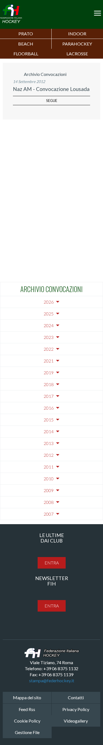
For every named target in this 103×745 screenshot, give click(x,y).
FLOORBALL (25, 53)
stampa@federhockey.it (51, 680)
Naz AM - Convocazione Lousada (51, 89)
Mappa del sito (27, 697)
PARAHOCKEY (77, 43)
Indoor (77, 33)
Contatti (76, 697)
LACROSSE (77, 53)
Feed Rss (27, 709)
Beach (25, 43)
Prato (25, 33)
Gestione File (27, 732)
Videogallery (76, 720)
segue (51, 100)
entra (51, 562)
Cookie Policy (27, 720)
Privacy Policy (75, 709)
